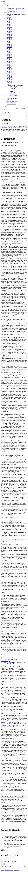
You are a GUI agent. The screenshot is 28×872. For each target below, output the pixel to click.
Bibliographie (7, 84)
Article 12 (9, 51)
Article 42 (9, 39)
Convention (6, 5)
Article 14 (9, 68)
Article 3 (9, 41)
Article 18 (9, 35)
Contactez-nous (9, 870)
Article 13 (9, 59)
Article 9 (9, 25)
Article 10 (9, 34)
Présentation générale (12, 11)
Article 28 (9, 54)
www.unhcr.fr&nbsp (6, 628)
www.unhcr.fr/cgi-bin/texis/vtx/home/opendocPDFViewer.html (11, 661)
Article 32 (9, 21)
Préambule (9, 15)
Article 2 (9, 32)
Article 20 (9, 52)
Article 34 (9, 38)
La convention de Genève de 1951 (15, 8)
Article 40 (9, 22)
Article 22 (9, 69)
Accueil (6, 106)
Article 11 (9, 42)
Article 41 (9, 31)
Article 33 (9, 30)
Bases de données (11, 104)
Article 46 (9, 74)
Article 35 (9, 47)
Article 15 (9, 77)
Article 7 (9, 75)
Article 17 (9, 27)
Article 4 (9, 49)
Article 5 (9, 58)
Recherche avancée (20, 108)
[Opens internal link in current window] (25, 867)
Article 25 (9, 28)
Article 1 (9, 24)
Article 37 (9, 64)
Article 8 (9, 17)
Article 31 (9, 79)
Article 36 (9, 55)
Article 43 (9, 48)
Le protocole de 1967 (12, 10)
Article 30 (9, 71)
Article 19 (9, 44)
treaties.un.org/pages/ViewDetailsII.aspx (11, 725)
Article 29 (9, 62)
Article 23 (9, 78)
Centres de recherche (12, 101)
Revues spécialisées (11, 102)
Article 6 (9, 67)
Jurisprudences (13, 95)
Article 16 (9, 18)
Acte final (9, 82)
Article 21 (9, 61)
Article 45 (9, 65)
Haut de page (17, 870)
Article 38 (9, 72)
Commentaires (7, 12)
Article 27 (9, 45)
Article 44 (9, 57)
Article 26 (9, 37)
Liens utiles (6, 97)
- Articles (12, 89)
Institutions (9, 99)
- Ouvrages (12, 88)
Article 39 (9, 81)
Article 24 (9, 20)
